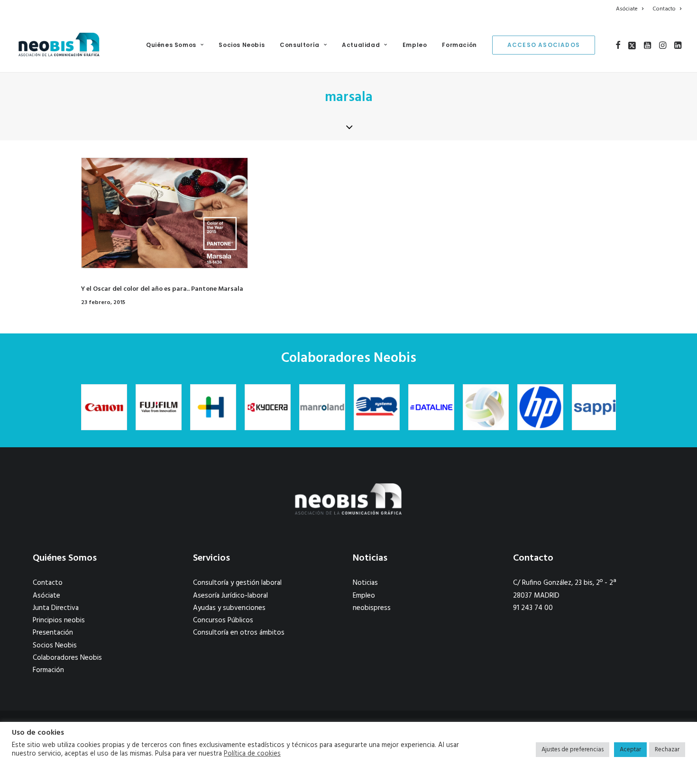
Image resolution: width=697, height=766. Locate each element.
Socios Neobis (242, 45)
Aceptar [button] (630, 750)
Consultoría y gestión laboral (237, 583)
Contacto (664, 9)
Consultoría (300, 45)
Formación (459, 45)
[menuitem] (631, 9)
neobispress (372, 608)
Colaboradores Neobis (67, 658)
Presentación (53, 632)
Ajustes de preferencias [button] (572, 750)
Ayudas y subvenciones (229, 608)
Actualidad (361, 45)
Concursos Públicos (223, 620)
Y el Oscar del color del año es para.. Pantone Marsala (162, 289)
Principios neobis (59, 620)
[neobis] (59, 45)
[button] (618, 45)
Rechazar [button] (667, 750)
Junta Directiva (56, 608)
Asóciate (627, 9)
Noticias (365, 583)
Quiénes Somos (171, 45)
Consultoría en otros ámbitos (238, 632)
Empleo (415, 45)
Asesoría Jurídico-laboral (230, 595)
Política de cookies (252, 754)
